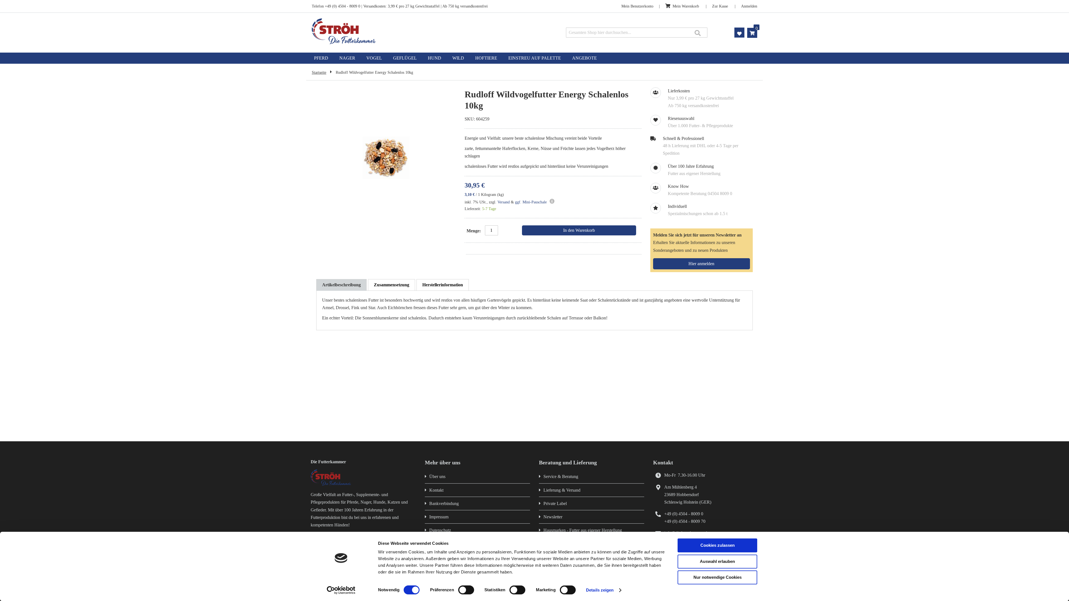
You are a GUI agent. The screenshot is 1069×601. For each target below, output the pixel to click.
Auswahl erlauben (717, 561)
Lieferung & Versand (561, 490)
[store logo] (400, 31)
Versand (503, 202)
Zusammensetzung (391, 284)
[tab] (341, 285)
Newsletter (552, 516)
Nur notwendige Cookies (717, 577)
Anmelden (749, 6)
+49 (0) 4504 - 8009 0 (683, 513)
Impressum (438, 516)
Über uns (437, 476)
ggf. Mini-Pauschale (531, 202)
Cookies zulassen (717, 545)
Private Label (555, 503)
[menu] (534, 58)
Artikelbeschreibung (341, 284)
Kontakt (436, 490)
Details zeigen (600, 590)
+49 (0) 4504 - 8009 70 (684, 521)
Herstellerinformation (442, 284)
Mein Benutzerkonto (637, 6)
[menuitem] (321, 58)
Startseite (319, 72)
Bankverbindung (444, 503)
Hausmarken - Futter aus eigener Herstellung (582, 530)
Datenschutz (440, 530)
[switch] (466, 590)
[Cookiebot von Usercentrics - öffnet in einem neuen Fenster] (341, 590)
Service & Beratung (560, 476)
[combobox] (636, 33)
